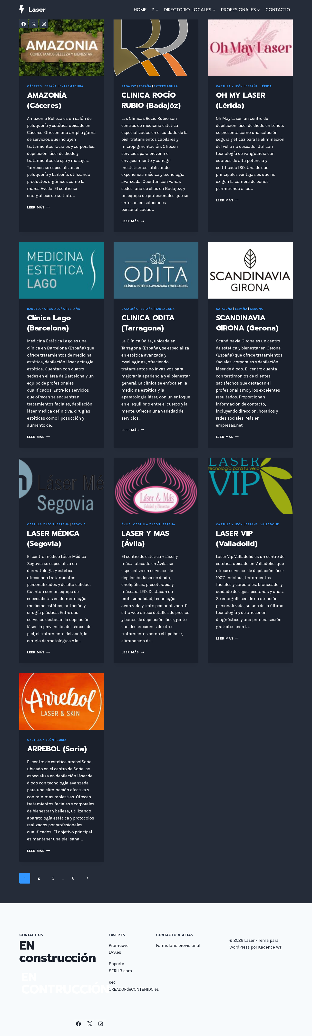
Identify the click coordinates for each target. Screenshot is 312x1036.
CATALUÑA (57, 309)
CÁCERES (34, 86)
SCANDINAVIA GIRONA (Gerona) (247, 323)
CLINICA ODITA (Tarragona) (148, 323)
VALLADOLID (270, 524)
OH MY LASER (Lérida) (240, 100)
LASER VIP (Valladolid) (236, 538)
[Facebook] (23, 23)
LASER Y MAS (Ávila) (145, 538)
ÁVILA (125, 524)
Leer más (38, 207)
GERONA (256, 309)
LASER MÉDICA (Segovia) (53, 538)
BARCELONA (36, 309)
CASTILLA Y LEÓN (229, 86)
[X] (33, 23)
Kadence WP (270, 947)
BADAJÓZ (128, 86)
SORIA (61, 740)
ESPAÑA (50, 86)
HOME (140, 9)
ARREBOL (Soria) (57, 748)
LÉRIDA (266, 86)
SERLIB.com (120, 970)
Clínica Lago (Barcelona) (49, 323)
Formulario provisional (178, 945)
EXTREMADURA (71, 86)
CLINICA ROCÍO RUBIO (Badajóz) (151, 100)
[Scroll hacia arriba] (301, 1027)
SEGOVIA (79, 524)
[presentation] (61, 47)
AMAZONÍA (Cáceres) (47, 100)
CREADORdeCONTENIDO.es (134, 989)
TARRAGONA (165, 309)
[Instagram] (43, 23)
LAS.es (115, 952)
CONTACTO (277, 9)
